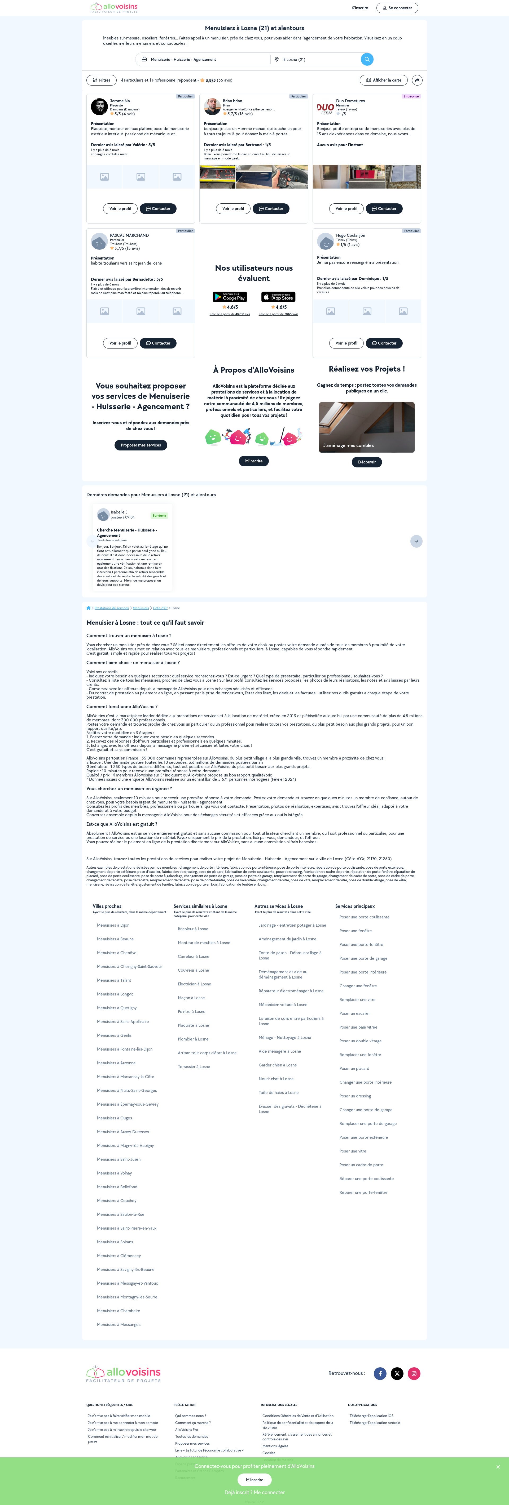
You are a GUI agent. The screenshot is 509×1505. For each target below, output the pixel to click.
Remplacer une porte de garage (368, 1123)
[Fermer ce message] (498, 1467)
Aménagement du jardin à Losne (288, 939)
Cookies (268, 1452)
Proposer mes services (192, 1443)
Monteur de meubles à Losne (204, 942)
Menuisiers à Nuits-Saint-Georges (127, 1090)
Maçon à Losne (191, 998)
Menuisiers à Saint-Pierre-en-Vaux (126, 1228)
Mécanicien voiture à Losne (283, 1004)
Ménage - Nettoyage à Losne (285, 1037)
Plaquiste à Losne (193, 1025)
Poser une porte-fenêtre (361, 944)
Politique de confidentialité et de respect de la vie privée (297, 1425)
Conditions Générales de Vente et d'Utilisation (298, 1415)
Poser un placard (354, 1068)
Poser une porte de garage (364, 958)
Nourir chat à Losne (276, 1079)
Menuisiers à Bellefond (117, 1187)
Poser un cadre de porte (361, 1165)
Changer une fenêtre (358, 986)
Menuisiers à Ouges (114, 1118)
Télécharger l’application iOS (371, 1415)
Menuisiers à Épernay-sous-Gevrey (128, 1104)
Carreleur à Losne (193, 956)
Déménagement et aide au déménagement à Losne (283, 974)
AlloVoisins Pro (186, 1429)
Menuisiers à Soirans (115, 1242)
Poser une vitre (353, 1151)
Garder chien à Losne (278, 1065)
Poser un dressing (355, 1096)
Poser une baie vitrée (359, 1027)
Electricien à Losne (194, 984)
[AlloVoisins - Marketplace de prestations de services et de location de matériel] (114, 11)
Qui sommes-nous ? (190, 1415)
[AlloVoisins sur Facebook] (380, 1373)
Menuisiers (141, 608)
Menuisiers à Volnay (114, 1173)
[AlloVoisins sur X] (397, 1373)
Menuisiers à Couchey (116, 1200)
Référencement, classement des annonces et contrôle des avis (297, 1436)
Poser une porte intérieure (363, 972)
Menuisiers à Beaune (115, 939)
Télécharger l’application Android (375, 1422)
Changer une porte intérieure (366, 1082)
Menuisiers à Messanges (119, 1324)
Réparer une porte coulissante (367, 1178)
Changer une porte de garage (366, 1110)
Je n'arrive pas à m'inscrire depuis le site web (122, 1429)
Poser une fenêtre (356, 931)
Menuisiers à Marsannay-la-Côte (125, 1076)
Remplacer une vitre (358, 999)
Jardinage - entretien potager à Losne (292, 925)
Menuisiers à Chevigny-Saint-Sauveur (129, 966)
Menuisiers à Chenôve (117, 952)
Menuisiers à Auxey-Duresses (123, 1132)
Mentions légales (275, 1446)
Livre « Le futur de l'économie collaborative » (209, 1450)
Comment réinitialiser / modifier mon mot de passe (122, 1439)
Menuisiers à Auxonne (116, 1063)
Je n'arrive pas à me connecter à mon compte (123, 1422)
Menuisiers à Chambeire (118, 1311)
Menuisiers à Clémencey (119, 1255)
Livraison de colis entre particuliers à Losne (291, 1021)
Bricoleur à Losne (193, 929)
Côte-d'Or (160, 608)
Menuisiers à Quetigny (117, 1008)
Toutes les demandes (191, 1436)
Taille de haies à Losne (279, 1092)
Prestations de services (112, 608)
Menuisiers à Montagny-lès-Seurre (127, 1297)
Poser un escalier (355, 1013)
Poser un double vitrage (361, 1041)
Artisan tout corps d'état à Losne (207, 1053)
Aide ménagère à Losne (280, 1051)
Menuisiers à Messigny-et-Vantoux (127, 1283)
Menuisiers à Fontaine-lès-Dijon (124, 1049)
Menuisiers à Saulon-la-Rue (120, 1214)
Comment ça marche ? (193, 1422)
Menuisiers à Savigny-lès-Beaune (126, 1269)
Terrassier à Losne (194, 1066)
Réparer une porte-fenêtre (364, 1192)
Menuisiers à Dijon (113, 925)
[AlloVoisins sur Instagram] (414, 1373)
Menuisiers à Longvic (115, 994)
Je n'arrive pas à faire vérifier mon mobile (119, 1415)
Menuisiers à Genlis (114, 1035)
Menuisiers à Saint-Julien (119, 1159)
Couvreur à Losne (193, 970)
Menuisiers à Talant (114, 980)
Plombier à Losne (193, 1039)
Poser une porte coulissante (365, 917)
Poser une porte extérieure (364, 1137)
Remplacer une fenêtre (360, 1054)
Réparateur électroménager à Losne (291, 991)
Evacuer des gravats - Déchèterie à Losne (290, 1109)
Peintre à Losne (191, 1011)
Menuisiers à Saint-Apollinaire (123, 1021)
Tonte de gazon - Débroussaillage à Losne (290, 955)
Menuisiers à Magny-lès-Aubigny (125, 1145)
